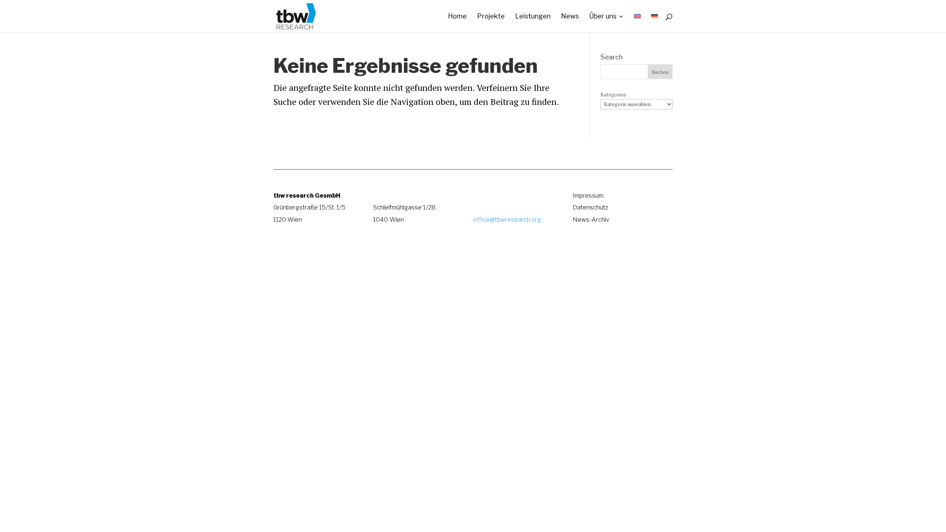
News (570, 17)
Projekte (491, 17)
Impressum (588, 195)
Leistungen (533, 17)
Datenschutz (590, 207)
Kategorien (613, 94)
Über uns (602, 17)
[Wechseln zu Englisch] (637, 23)
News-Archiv (591, 219)
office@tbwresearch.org (507, 219)
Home (457, 17)
